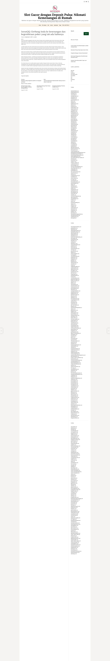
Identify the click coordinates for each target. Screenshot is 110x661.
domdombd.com (74, 388)
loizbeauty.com (74, 479)
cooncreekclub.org (74, 431)
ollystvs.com (73, 308)
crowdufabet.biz (74, 144)
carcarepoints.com (74, 180)
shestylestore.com (74, 416)
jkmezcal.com (73, 371)
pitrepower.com (74, 535)
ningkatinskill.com (74, 187)
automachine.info (74, 324)
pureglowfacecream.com (75, 489)
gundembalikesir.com (75, 99)
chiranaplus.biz (74, 521)
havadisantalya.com (74, 96)
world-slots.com (74, 247)
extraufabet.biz (74, 128)
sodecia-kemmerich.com (75, 366)
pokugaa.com (73, 410)
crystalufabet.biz (74, 140)
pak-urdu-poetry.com (75, 304)
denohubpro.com (74, 316)
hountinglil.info (73, 254)
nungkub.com (73, 206)
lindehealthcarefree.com (75, 231)
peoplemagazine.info (75, 92)
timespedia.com (74, 481)
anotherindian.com (74, 207)
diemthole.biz (73, 484)
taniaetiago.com (74, 210)
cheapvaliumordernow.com (76, 363)
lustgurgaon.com (74, 258)
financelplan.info (74, 238)
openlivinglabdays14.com (75, 156)
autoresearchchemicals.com (76, 551)
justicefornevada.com (75, 294)
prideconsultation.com (75, 253)
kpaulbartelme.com (74, 358)
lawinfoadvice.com (74, 190)
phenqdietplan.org (74, 192)
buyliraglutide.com (74, 112)
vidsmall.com (73, 347)
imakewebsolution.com (75, 248)
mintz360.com (73, 263)
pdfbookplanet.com (74, 312)
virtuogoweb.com (74, 110)
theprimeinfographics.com (76, 362)
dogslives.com (73, 311)
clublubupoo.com (74, 379)
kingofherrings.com (74, 490)
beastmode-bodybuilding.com (76, 236)
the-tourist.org (73, 463)
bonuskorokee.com (74, 383)
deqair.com (73, 184)
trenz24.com (73, 476)
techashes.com (74, 93)
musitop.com (73, 199)
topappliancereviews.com (75, 544)
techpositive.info (74, 302)
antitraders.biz (73, 158)
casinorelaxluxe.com (74, 385)
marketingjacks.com (74, 543)
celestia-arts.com (74, 434)
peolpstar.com (73, 444)
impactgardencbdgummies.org (76, 214)
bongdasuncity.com (74, 271)
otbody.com (73, 474)
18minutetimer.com (74, 284)
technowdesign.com (74, 165)
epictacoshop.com (74, 510)
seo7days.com (73, 495)
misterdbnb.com (74, 370)
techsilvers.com (74, 185)
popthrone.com (74, 245)
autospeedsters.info (74, 325)
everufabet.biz (73, 143)
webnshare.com (74, 289)
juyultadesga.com (74, 170)
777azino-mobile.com (75, 162)
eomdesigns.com (74, 334)
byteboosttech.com (74, 107)
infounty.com (73, 174)
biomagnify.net (73, 217)
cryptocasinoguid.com (75, 151)
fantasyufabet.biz (74, 120)
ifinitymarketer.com (74, 394)
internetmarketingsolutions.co (76, 307)
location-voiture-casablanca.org (77, 357)
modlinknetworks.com (75, 397)
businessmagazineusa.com (76, 344)
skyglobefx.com (74, 330)
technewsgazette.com (75, 488)
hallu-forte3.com (74, 526)
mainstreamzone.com (75, 287)
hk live (72, 71)
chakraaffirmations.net (75, 256)
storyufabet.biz (74, 138)
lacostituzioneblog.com (75, 202)
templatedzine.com (74, 189)
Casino (51, 25)
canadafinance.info (74, 513)
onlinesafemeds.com (75, 113)
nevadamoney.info (74, 515)
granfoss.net (73, 530)
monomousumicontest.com (76, 328)
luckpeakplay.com (74, 401)
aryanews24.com (74, 160)
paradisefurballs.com (75, 275)
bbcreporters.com (74, 149)
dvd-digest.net (73, 519)
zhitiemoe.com (73, 205)
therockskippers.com (75, 529)
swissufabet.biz (74, 122)
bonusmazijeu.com (74, 380)
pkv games (26, 75)
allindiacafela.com (74, 531)
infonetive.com (73, 508)
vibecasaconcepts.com (75, 340)
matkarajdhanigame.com (75, 244)
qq (71, 80)
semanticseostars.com (75, 285)
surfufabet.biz (73, 133)
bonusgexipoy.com (74, 384)
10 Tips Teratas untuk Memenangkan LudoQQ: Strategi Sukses (26, 87)
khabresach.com (74, 548)
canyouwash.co (74, 94)
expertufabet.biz (74, 119)
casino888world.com (75, 369)
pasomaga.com (74, 212)
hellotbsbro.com (74, 297)
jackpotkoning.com (74, 396)
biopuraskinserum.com (75, 511)
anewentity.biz (73, 493)
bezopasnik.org (74, 503)
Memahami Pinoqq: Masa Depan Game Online (43, 86)
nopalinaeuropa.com (74, 216)
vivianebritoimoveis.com (75, 457)
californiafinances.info (75, 512)
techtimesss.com (74, 448)
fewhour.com (73, 283)
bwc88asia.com (74, 176)
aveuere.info (73, 276)
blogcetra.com (73, 306)
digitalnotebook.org (74, 269)
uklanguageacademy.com (76, 230)
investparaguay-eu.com (75, 175)
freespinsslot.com (74, 274)
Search (72, 31)
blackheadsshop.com (75, 356)
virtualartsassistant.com (75, 361)
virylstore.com (73, 449)
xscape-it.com (73, 161)
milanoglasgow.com (74, 525)
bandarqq (73, 73)
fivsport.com (73, 188)
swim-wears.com (74, 442)
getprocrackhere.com (75, 390)
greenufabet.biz (74, 125)
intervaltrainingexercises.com (76, 372)
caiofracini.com (74, 301)
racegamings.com (74, 407)
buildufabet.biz (74, 146)
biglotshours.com (74, 111)
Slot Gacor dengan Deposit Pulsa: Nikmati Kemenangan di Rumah (55, 16)
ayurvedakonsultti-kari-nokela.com (77, 157)
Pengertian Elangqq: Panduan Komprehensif (58, 86)
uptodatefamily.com (74, 198)
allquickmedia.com (74, 486)
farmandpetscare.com (75, 298)
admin (35, 36)
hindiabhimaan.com (74, 547)
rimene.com (73, 516)
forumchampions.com (75, 435)
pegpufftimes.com (74, 433)
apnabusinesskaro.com (75, 552)
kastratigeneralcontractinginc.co (77, 153)
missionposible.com (74, 539)
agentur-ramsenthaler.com (76, 333)
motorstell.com (73, 451)
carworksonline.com (74, 447)
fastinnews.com (74, 392)
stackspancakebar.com (75, 522)
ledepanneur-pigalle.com (75, 517)
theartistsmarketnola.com (75, 520)
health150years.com (74, 452)
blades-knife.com (74, 317)
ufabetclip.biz (73, 117)
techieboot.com (74, 98)
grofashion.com (74, 403)
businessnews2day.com (75, 348)
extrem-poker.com (74, 178)
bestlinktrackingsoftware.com (76, 378)
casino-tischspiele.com (75, 472)
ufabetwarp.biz (74, 116)
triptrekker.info (73, 335)
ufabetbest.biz (73, 134)
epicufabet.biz (73, 139)
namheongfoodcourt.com (75, 524)
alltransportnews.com (75, 147)
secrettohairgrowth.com (75, 499)
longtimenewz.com (74, 398)
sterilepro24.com (74, 351)
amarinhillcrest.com (74, 462)
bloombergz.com (74, 467)
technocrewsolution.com (75, 454)
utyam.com (73, 201)
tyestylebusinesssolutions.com (76, 374)
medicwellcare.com (74, 346)
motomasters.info (74, 338)
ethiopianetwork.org (74, 292)
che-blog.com (73, 249)
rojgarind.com (73, 281)
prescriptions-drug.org (75, 453)
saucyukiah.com (74, 426)
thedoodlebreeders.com (75, 181)
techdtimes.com (74, 97)
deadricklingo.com (74, 329)
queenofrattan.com (74, 313)
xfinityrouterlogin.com (75, 542)
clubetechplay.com (74, 387)
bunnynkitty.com (74, 502)
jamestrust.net (73, 475)
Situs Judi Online (65, 25)
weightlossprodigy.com (75, 266)
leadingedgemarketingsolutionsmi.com (78, 152)
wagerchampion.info (74, 326)
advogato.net (73, 465)
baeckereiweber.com (75, 90)
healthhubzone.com (74, 103)
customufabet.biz (74, 137)
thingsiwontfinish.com (75, 417)
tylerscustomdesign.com (75, 445)
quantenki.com (73, 343)
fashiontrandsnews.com (75, 148)
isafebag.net (73, 466)
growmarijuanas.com (75, 288)
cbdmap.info (73, 242)
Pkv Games (44, 25)
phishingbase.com (74, 406)
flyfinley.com (73, 252)
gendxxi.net (73, 337)
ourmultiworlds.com (74, 430)
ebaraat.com (73, 104)
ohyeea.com (73, 203)
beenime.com (73, 365)
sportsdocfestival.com (75, 415)
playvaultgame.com (74, 411)
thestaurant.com (74, 376)
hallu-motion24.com (74, 528)
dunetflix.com (73, 194)
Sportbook (56, 25)
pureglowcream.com (75, 497)
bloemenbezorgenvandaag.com (77, 498)
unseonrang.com (74, 303)
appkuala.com (73, 494)
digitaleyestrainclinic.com (75, 538)
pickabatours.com (74, 235)
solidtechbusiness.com (75, 352)
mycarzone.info (74, 339)
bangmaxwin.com (74, 507)
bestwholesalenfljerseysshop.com (77, 155)
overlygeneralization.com (75, 290)
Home (40, 25)
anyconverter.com (74, 480)
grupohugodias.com (74, 183)
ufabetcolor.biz (73, 126)
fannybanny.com (74, 393)
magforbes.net (73, 458)
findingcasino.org (74, 321)
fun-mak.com (73, 367)
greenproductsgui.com (75, 279)
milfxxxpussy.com (74, 197)
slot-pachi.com (73, 272)
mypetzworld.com (74, 172)
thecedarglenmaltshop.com (76, 226)
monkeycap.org (74, 460)
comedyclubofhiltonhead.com (76, 360)
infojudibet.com (74, 240)
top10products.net (74, 234)
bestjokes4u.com (74, 257)
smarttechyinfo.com (74, 267)
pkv (71, 76)
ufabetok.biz (73, 142)
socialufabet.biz (74, 131)
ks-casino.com (73, 179)
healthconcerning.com (75, 280)
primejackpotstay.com (75, 408)
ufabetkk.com (73, 485)
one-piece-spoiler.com (75, 319)
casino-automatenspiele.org (76, 471)
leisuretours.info (74, 295)
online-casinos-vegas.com (76, 540)
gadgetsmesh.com (74, 293)
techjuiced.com (74, 106)
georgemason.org (74, 228)
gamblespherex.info (74, 331)
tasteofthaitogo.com (74, 501)
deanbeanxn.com (74, 243)
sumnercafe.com (74, 193)
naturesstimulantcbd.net (75, 215)
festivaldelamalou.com (75, 438)
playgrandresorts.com (75, 412)
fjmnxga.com (73, 504)
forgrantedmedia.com (75, 443)
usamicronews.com (74, 402)
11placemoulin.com (74, 262)
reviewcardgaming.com (75, 353)
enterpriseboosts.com (75, 469)
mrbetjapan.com (74, 492)
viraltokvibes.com (74, 456)
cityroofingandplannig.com (76, 167)
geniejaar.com (73, 260)
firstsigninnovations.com (75, 439)
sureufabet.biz (73, 135)
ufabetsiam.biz (73, 121)
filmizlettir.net (73, 429)
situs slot (72, 70)
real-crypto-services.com (75, 171)
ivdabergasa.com (74, 169)
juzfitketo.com (73, 211)
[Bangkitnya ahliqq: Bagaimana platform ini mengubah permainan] (1, 330)
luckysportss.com (74, 399)
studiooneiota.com (74, 320)
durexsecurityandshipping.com (76, 166)
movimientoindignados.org (76, 196)
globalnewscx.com (74, 310)
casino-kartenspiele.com (75, 470)
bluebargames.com (74, 436)
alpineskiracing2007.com (75, 533)
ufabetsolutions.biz (74, 130)
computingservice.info (75, 299)
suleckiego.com (74, 553)
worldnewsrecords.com (75, 349)
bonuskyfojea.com (74, 381)
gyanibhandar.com (74, 115)
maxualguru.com (74, 270)
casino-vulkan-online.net (75, 534)
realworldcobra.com (74, 322)
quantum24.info (74, 342)
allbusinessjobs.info (74, 233)
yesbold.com (73, 102)
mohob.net (73, 265)
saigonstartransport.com (75, 506)
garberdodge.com (74, 440)
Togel (60, 25)
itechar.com (73, 101)
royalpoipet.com (74, 375)
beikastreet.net (74, 427)
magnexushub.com (74, 108)
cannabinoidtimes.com (75, 278)
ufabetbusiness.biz (74, 124)
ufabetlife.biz (73, 129)
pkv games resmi (74, 74)
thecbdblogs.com (74, 549)
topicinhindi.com (74, 229)
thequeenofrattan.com (75, 315)
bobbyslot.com (73, 261)
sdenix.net (73, 461)
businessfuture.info (74, 239)
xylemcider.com (74, 208)
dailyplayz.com (74, 389)
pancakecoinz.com (74, 251)
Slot (48, 25)
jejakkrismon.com (74, 483)
